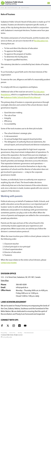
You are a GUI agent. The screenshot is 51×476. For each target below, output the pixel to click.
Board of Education (12, 7)
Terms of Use (12, 332)
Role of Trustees (25, 7)
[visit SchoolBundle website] (25, 337)
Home (2, 7)
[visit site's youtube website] (25, 326)
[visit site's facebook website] (2, 326)
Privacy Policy (4, 332)
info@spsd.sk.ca (22, 288)
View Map (5, 281)
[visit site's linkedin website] (19, 326)
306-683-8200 (21, 285)
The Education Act (41, 41)
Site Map (20, 332)
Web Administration (29, 332)
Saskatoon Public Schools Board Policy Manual (22, 98)
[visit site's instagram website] (13, 326)
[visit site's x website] (8, 326)
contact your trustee (8, 263)
